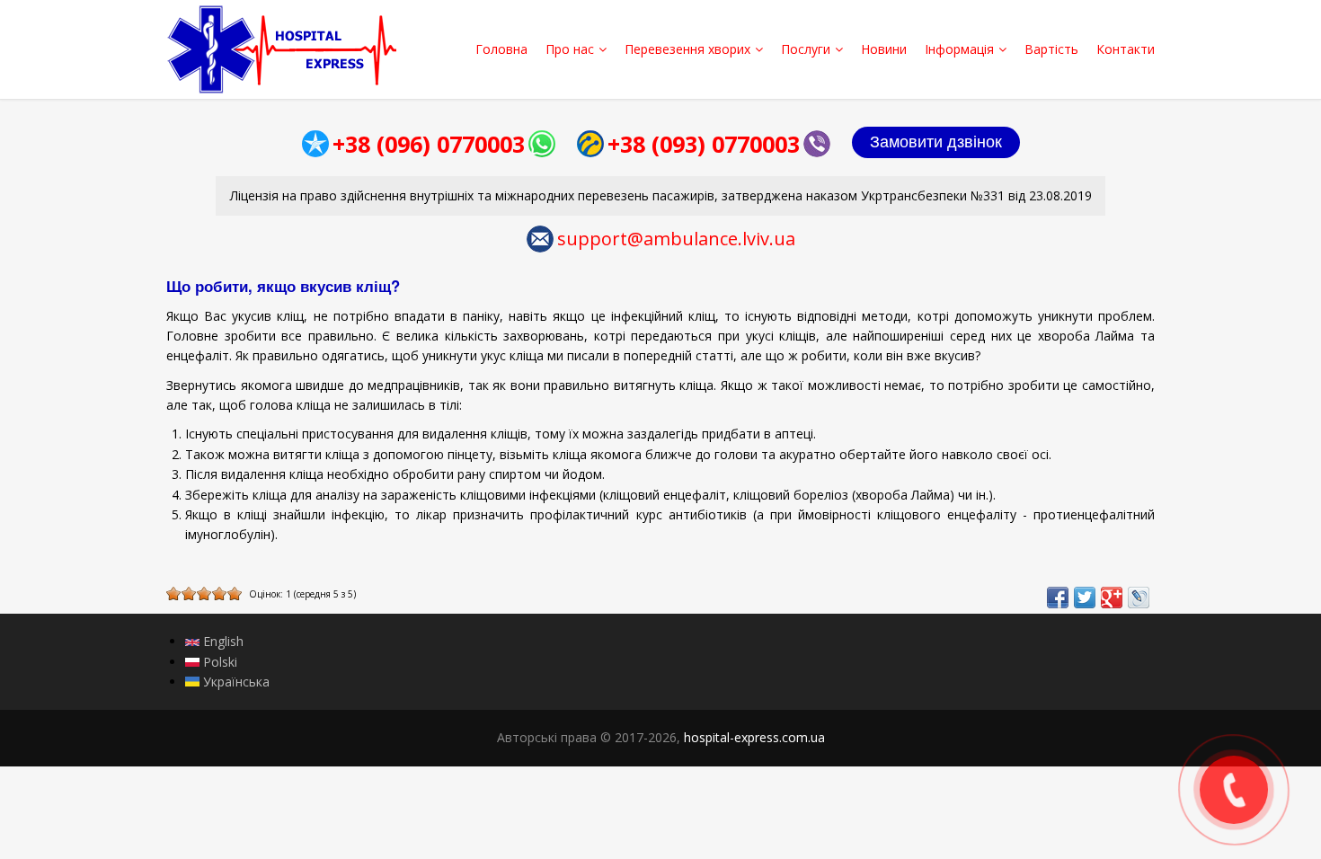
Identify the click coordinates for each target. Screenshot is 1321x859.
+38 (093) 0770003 (703, 143)
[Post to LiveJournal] (1138, 597)
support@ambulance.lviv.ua (676, 238)
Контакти (1125, 49)
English (221, 641)
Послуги (805, 49)
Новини (884, 49)
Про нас (569, 49)
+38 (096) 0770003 (428, 143)
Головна (501, 49)
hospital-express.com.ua (754, 737)
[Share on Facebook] (1057, 597)
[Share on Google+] (1111, 597)
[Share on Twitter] (1084, 597)
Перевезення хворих (687, 49)
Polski (218, 661)
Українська (234, 681)
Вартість (1051, 49)
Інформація (959, 49)
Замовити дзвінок (936, 142)
